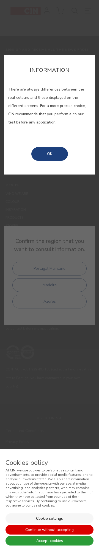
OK (49, 153)
